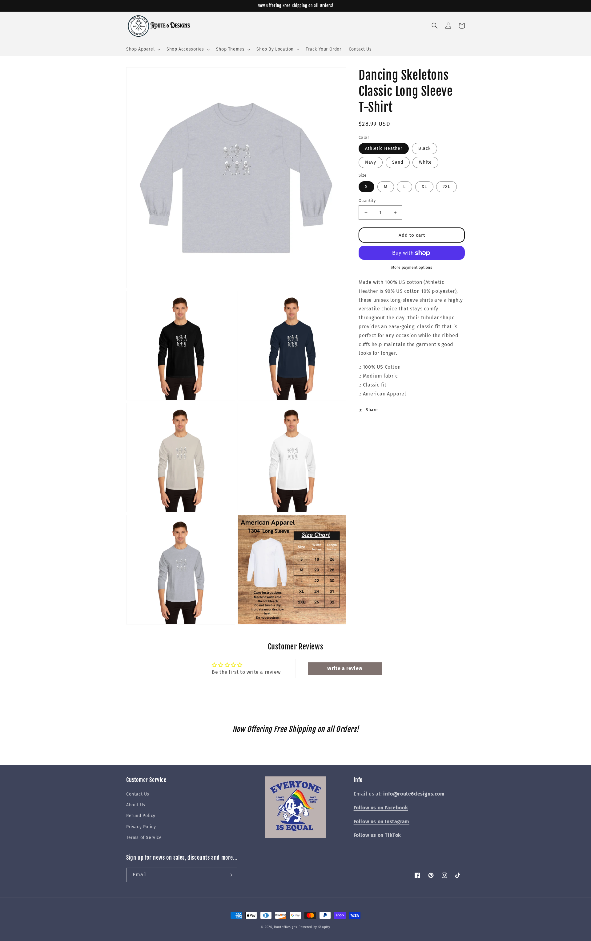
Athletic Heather (383, 148)
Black (424, 148)
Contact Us (137, 794)
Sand (397, 162)
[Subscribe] (230, 875)
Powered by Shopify (314, 927)
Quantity (367, 200)
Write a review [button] (344, 668)
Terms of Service (144, 837)
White (425, 162)
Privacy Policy (141, 826)
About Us (135, 805)
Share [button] (372, 410)
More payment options (411, 268)
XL (424, 186)
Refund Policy (140, 815)
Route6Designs (285, 927)
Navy (370, 162)
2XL (446, 186)
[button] (143, 49)
